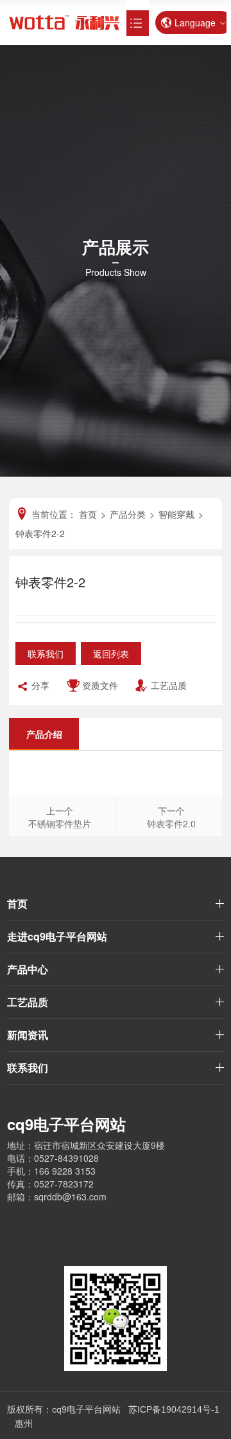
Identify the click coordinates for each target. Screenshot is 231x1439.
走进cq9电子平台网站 (57, 936)
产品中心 (27, 969)
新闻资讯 (27, 1034)
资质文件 (100, 685)
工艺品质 (169, 685)
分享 (40, 685)
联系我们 (46, 653)
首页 (17, 903)
